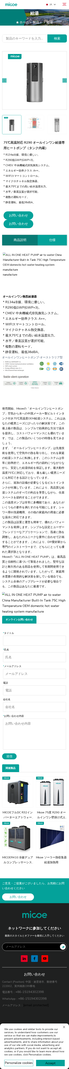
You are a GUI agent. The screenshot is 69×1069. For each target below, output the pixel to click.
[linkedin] (24, 958)
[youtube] (44, 958)
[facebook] (34, 958)
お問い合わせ (18, 215)
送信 (9, 756)
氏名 (6, 649)
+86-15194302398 (29, 992)
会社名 (6, 699)
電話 (5, 683)
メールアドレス (12, 666)
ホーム (24, 22)
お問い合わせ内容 (13, 716)
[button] (4, 80)
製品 (36, 22)
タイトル (8, 633)
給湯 (50, 22)
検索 (57, 38)
